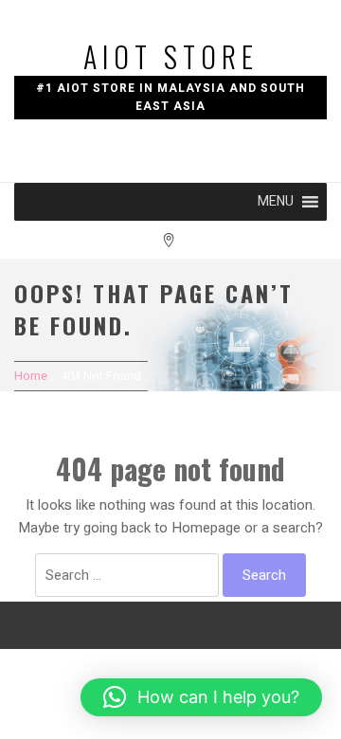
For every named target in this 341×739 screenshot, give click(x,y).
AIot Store (171, 56)
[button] (276, 202)
